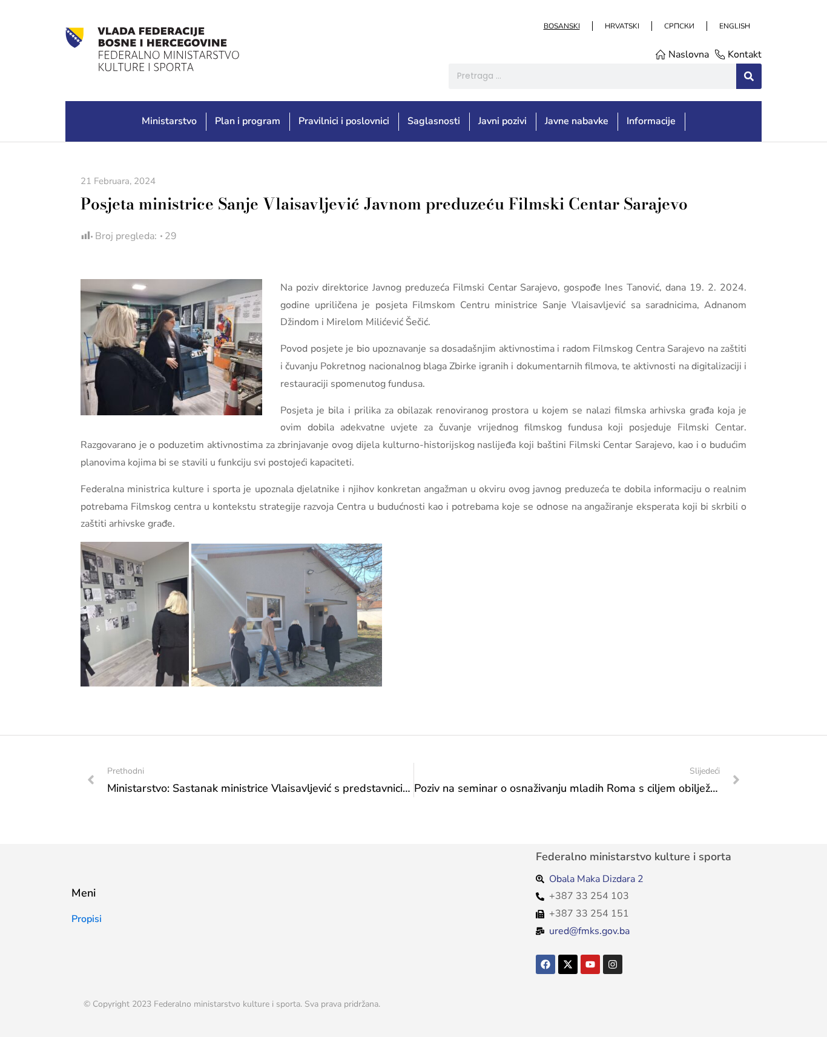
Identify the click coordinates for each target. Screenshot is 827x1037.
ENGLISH (734, 26)
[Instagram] (612, 964)
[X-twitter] (568, 964)
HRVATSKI (621, 26)
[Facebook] (545, 964)
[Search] (749, 76)
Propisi (86, 919)
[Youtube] (590, 964)
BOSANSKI (561, 26)
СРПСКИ (679, 26)
